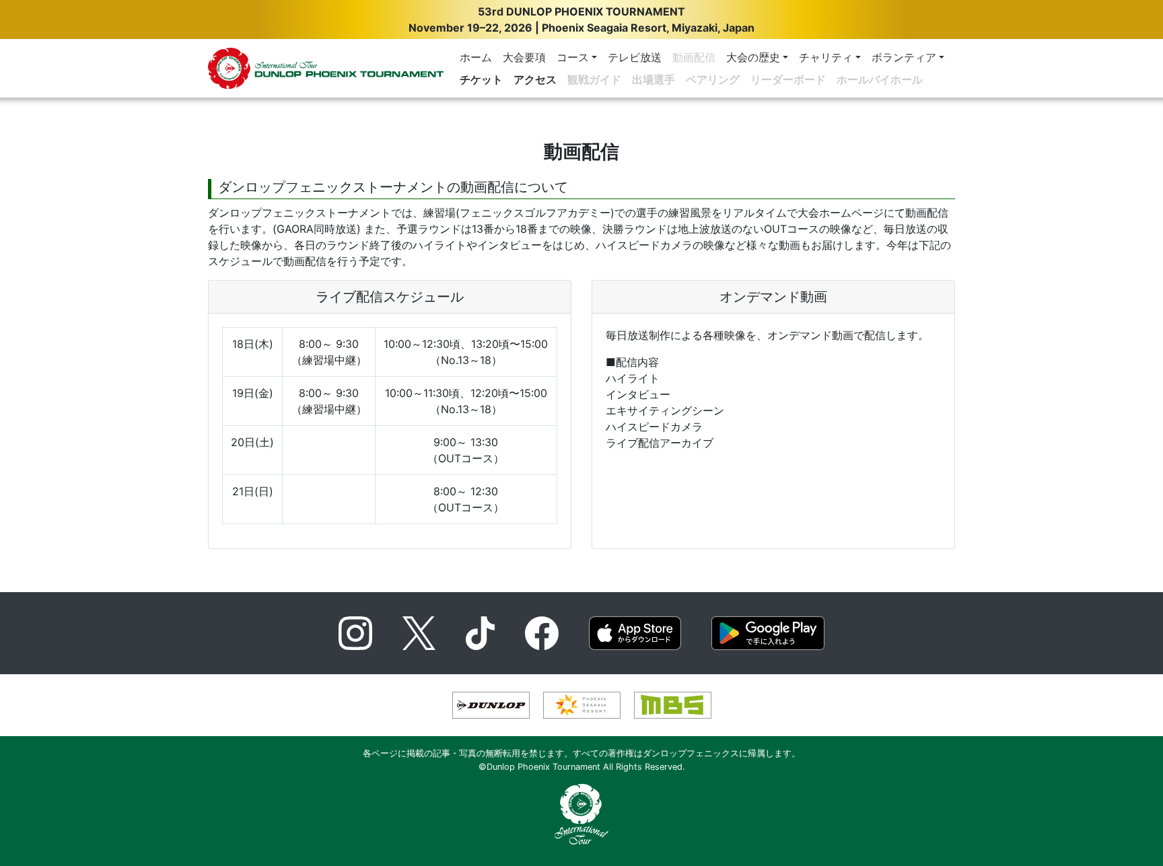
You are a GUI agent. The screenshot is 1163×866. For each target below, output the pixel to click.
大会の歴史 (753, 57)
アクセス (535, 79)
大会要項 (524, 57)
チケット (481, 79)
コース (573, 57)
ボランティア (904, 57)
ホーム (476, 57)
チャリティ (826, 57)
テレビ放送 (635, 57)
